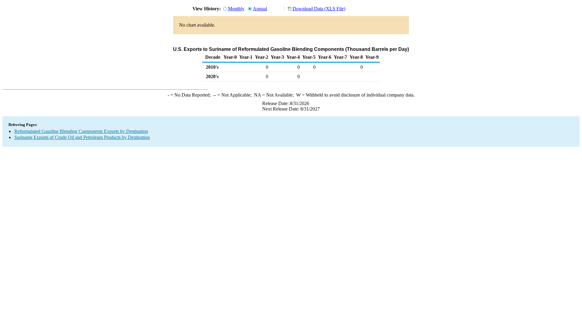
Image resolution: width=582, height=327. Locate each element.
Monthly (236, 8)
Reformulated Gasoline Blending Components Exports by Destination (81, 131)
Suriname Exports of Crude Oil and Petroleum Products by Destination (82, 137)
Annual (260, 8)
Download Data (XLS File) (319, 8)
